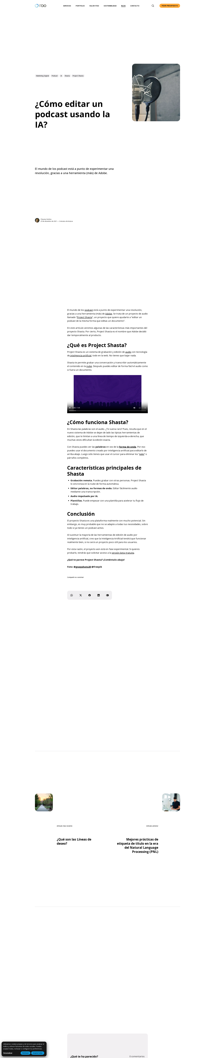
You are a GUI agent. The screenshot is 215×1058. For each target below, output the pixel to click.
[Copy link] (107, 595)
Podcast (55, 76)
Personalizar (7, 1053)
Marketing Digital (42, 76)
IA (61, 76)
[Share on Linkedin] (98, 595)
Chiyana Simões (46, 219)
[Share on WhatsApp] (71, 595)
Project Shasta (78, 76)
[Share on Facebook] (89, 595)
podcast (89, 309)
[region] (24, 1049)
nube (89, 366)
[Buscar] (153, 5)
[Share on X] (80, 595)
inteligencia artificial (80, 355)
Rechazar (25, 1053)
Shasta (67, 76)
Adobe (108, 313)
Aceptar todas (37, 1053)
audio (128, 351)
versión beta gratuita (123, 552)
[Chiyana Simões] (37, 220)
